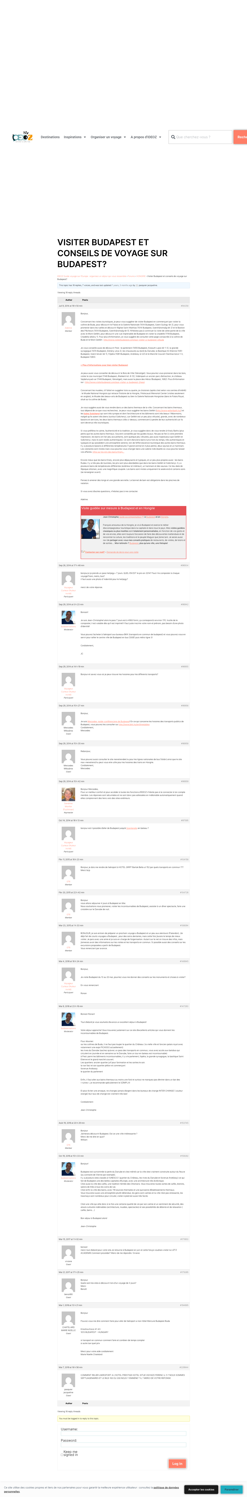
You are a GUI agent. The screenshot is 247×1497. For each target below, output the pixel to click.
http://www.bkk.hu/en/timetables (134, 724)
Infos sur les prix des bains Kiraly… (108, 452)
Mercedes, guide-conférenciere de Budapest (109, 721)
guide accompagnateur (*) (131, 517)
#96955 (184, 666)
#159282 (184, 1156)
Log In (177, 1464)
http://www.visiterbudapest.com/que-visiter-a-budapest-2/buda (134, 340)
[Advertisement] (101, 23)
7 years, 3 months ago (122, 285)
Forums (131, 276)
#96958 (184, 743)
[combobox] (200, 137)
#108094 (184, 925)
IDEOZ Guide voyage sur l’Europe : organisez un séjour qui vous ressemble (91, 276)
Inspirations (72, 137)
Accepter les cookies (201, 1489)
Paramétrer (232, 1489)
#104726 (184, 892)
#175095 (184, 1272)
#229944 (184, 1367)
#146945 (184, 961)
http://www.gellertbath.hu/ (168, 410)
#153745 (184, 1123)
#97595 (184, 820)
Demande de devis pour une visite (122, 552)
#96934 (184, 565)
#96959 (184, 781)
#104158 (184, 859)
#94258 (184, 306)
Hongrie (164, 517)
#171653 (184, 1239)
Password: (69, 1440)
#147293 (184, 1006)
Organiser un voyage (106, 137)
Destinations (50, 137)
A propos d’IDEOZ (144, 137)
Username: (69, 1429)
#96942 (184, 604)
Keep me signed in (71, 1453)
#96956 (184, 705)
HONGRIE (141, 276)
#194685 (184, 1305)
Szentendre (131, 828)
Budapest (150, 517)
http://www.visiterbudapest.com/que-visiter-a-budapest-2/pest (115, 382)
